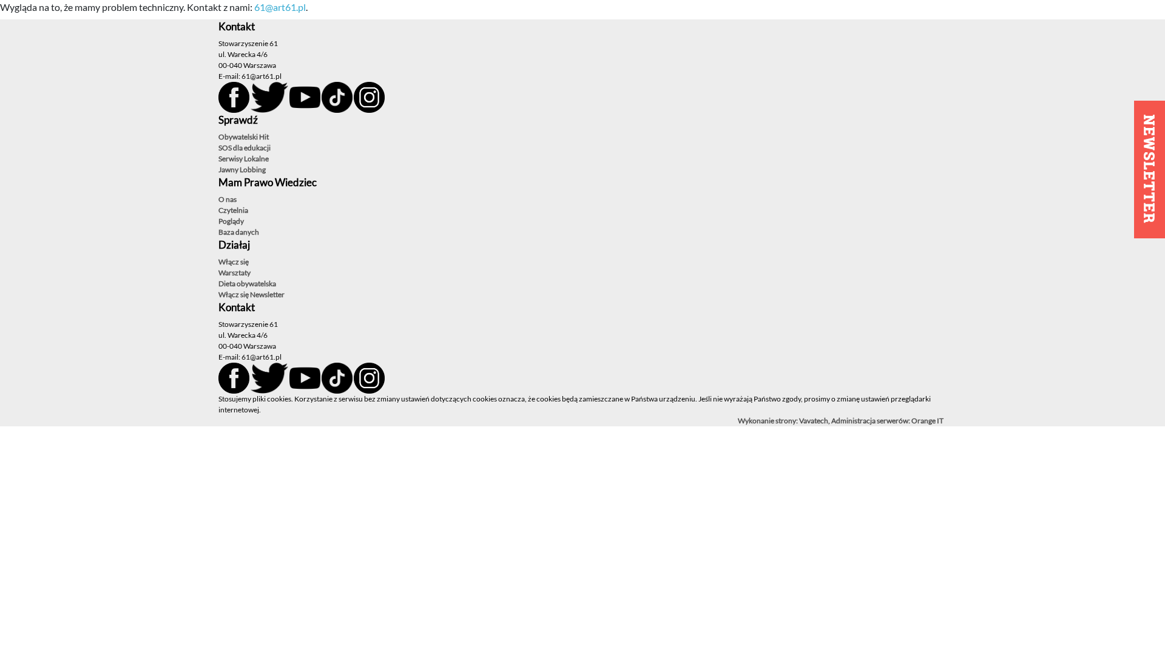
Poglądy (231, 221)
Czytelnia (233, 210)
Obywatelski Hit (243, 136)
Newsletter (267, 294)
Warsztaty (234, 272)
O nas (227, 199)
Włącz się (233, 261)
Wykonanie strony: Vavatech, (784, 420)
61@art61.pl (280, 7)
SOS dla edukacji (244, 147)
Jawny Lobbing (242, 169)
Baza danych (238, 232)
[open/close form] (1149, 169)
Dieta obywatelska (247, 283)
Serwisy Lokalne (243, 158)
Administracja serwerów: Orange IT (887, 420)
